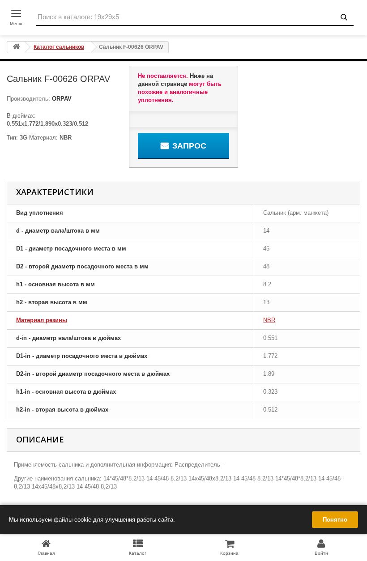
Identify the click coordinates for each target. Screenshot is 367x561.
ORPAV (61, 98)
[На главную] (16, 47)
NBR (269, 320)
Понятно (335, 519)
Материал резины (41, 320)
